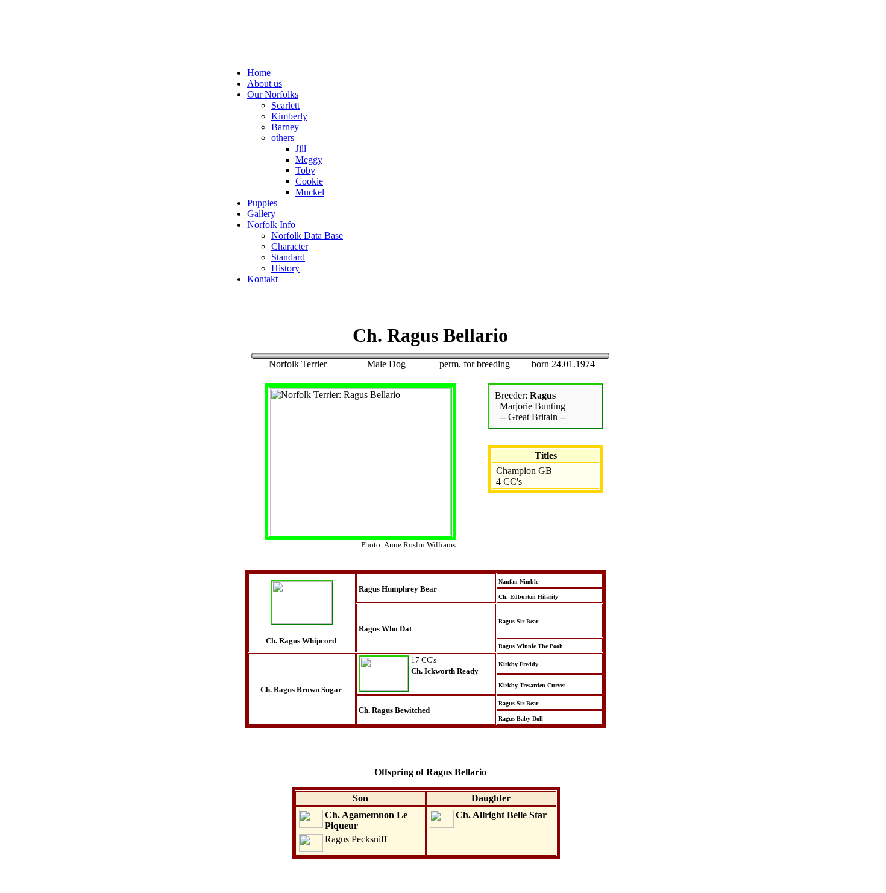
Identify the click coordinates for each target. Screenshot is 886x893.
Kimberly (289, 116)
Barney (285, 127)
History (285, 268)
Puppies (262, 203)
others (282, 138)
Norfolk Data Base (307, 235)
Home (259, 73)
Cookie (309, 181)
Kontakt (262, 279)
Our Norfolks (272, 94)
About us (264, 83)
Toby (305, 170)
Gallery (261, 214)
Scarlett (285, 105)
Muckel (309, 192)
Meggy (308, 159)
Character (289, 246)
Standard (288, 257)
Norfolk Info (271, 224)
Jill (300, 149)
